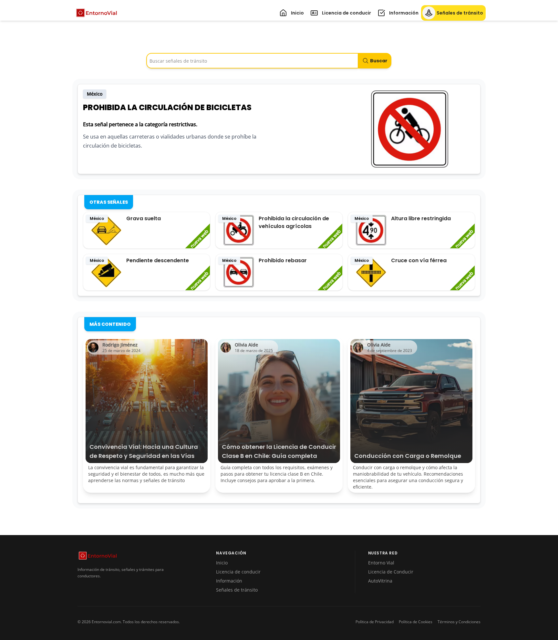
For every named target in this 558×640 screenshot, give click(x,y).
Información (229, 581)
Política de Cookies (415, 622)
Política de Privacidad (375, 622)
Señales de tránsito (237, 590)
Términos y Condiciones (459, 622)
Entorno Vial (381, 563)
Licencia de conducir (238, 572)
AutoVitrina (380, 581)
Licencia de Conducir (390, 572)
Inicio (222, 563)
